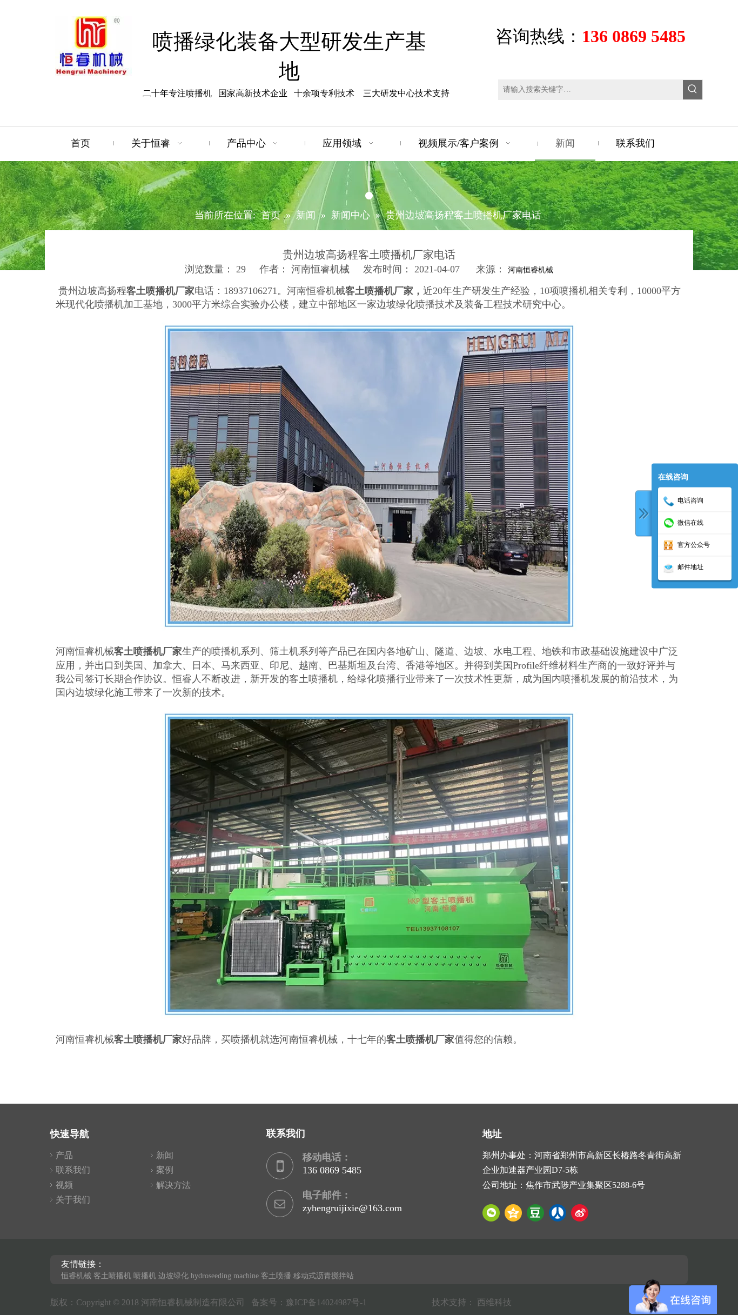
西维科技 (494, 1302)
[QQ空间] (513, 1212)
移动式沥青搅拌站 (323, 1276)
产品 (64, 1155)
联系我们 (73, 1169)
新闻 (164, 1155)
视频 (64, 1185)
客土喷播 (276, 1276)
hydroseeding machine (225, 1276)
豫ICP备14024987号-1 (328, 1302)
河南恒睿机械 (530, 270)
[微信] (491, 1212)
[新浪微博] (579, 1212)
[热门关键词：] (692, 89)
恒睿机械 (76, 1276)
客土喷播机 (112, 1276)
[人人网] (557, 1212)
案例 (164, 1169)
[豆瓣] (535, 1212)
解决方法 (173, 1185)
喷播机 (144, 1276)
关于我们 (73, 1199)
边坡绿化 (173, 1276)
